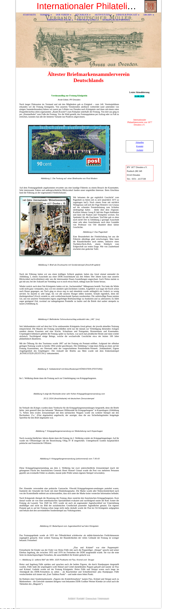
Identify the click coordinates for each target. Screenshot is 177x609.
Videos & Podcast (126, 15)
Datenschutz (91, 598)
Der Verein (62, 15)
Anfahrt (139, 150)
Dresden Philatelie (59, 20)
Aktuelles (140, 142)
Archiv (147, 15)
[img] (150, 6)
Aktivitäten (102, 15)
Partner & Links (87, 20)
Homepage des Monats (116, 20)
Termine (45, 15)
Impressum (103, 598)
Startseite (29, 15)
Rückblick (81, 15)
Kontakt (139, 146)
